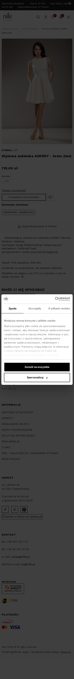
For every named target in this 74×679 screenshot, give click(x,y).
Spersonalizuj (35, 377)
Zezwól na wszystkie (37, 366)
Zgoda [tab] (12, 308)
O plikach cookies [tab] (59, 308)
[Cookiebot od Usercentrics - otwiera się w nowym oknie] (55, 299)
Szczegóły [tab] (34, 308)
